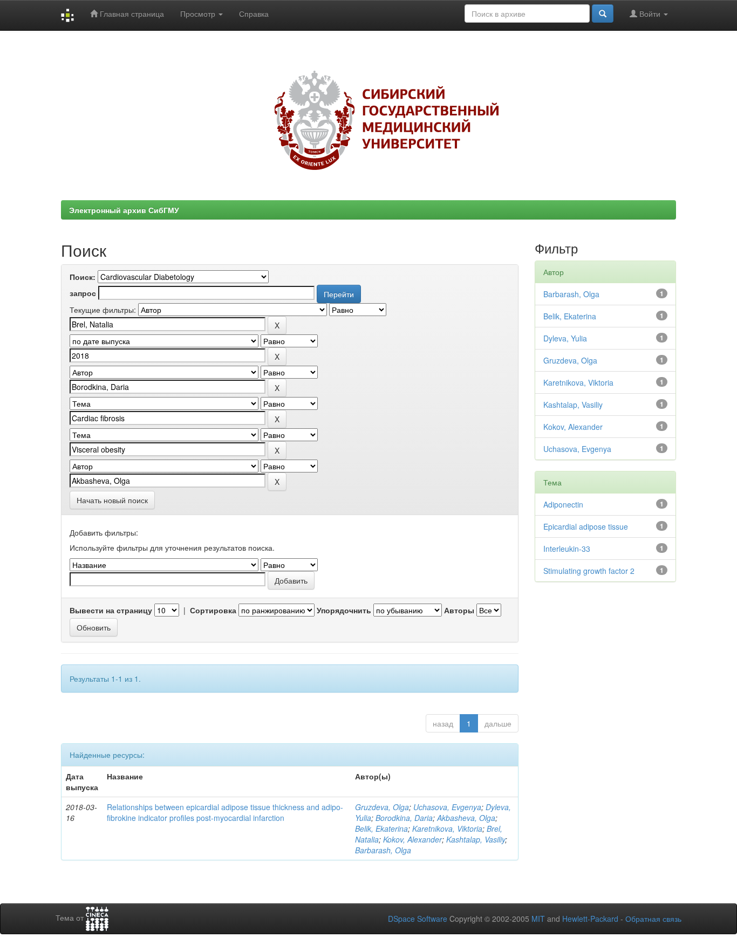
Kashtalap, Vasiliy (475, 839)
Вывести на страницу (111, 610)
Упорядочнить (344, 610)
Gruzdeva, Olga (382, 807)
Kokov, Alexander (412, 839)
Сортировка (213, 610)
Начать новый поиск (112, 500)
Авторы (459, 610)
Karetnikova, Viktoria (447, 828)
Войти (650, 13)
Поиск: (82, 276)
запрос (83, 292)
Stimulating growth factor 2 (588, 570)
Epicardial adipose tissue (585, 526)
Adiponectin (563, 504)
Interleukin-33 (566, 548)
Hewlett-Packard (590, 918)
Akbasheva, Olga (466, 817)
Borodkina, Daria (404, 817)
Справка (254, 13)
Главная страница (131, 13)
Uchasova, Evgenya (447, 807)
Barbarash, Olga (383, 850)
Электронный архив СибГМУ (124, 209)
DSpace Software (417, 918)
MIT (538, 918)
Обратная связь (653, 918)
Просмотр (198, 13)
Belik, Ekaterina (381, 828)
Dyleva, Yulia (565, 338)
